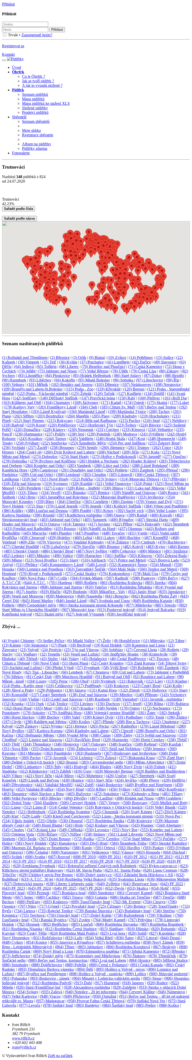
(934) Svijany (27, 992)
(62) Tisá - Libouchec (41, 672)
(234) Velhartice (160, 429)
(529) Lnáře (31, 816)
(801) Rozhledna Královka (121, 583)
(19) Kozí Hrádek (108, 645)
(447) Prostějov (87, 533)
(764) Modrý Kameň (109, 920)
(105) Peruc (59, 681)
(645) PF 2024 (39, 888)
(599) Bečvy (168, 578)
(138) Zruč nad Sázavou (88, 695)
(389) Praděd (80, 510)
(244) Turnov (56, 438)
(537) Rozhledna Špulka (105, 821)
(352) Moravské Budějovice (113, 497)
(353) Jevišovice (151, 497)
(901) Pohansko (14, 978)
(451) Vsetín (138, 533)
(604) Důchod (174, 852)
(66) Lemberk (72, 672)
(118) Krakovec (116, 686)
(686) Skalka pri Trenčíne (130, 897)
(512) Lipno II (35, 807)
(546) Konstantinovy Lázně (62, 565)
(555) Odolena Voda (18, 834)
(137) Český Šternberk (48, 695)
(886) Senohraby (15, 965)
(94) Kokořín (64, 380)
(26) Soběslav (112, 650)
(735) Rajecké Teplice (55, 911)
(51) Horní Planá (75, 663)
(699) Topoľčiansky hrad (90, 902)
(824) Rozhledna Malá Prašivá (74, 933)
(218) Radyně (13, 425)
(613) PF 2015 (24, 861)
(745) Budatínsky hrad (132, 911)
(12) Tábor (176, 641)
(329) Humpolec (116, 740)
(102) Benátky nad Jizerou (71, 384)
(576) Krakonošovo (114, 574)
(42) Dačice (141, 362)
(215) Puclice (129, 420)
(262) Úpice (161, 447)
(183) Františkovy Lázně (57, 407)
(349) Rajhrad (145, 744)
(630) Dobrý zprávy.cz (94, 875)
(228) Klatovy (54, 429)
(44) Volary (70, 659)
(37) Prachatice (92, 362)
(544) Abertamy (169, 825)
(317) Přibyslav (174, 479)
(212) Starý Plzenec (29, 420)
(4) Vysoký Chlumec (18, 641)
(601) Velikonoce (95, 852)
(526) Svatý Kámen (136, 812)
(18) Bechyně (80, 645)
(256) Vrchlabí (13, 447)
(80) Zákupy (169, 371)
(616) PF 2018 (101, 861)
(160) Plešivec (149, 398)
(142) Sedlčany (25, 398)
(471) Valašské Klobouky (84, 542)
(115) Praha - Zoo (80, 389)
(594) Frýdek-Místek (86, 578)
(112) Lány (154, 681)
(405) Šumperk (95, 519)
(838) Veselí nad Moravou (22, 596)
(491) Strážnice (176, 551)
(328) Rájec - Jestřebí (83, 488)
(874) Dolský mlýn (48, 956)
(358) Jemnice (154, 749)
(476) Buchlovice (172, 542)
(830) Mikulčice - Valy (107, 592)
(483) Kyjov (156, 547)
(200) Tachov (159, 411)
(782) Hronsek (28, 924)
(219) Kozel (36, 425)
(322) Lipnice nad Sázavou (41, 740)
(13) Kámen (11, 645)
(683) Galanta (96, 897)
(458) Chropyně (32, 538)
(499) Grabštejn (168, 798)
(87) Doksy (153, 375)
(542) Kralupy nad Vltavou (107, 825)
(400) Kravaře (161, 515)
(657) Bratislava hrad (69, 893)
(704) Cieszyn (154, 902)
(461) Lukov (105, 538)
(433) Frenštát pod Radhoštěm (28, 528)
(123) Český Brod (146, 686)
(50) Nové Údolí (46, 663)
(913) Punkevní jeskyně (116, 610)
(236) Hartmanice (28, 434)
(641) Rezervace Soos (140, 884)
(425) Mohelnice (90, 776)
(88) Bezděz (174, 375)
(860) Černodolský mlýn (36, 605)
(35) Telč (49, 362)
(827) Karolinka (161, 933)
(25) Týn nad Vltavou (81, 650)
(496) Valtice (63, 556)
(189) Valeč (71, 717)
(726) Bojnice (135, 906)
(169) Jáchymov (85, 402)
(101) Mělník (37, 384)
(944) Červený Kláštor (137, 992)
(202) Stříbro (24, 416)
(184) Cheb (88, 407)
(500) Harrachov (89, 556)
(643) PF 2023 (13, 888)
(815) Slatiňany (112, 929)
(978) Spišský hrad (58, 1005)
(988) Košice (169, 1005)
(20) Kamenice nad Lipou (144, 645)
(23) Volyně (29, 650)
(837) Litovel (147, 938)
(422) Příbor (122, 524)
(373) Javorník (55, 758)
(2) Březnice (60, 357)
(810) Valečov (96, 587)
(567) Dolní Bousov (55, 839)
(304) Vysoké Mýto (72, 735)
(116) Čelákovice (59, 686)
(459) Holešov (59, 538)
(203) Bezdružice (50, 416)
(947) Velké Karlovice (19, 996)
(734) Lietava (24, 911)
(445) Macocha (34, 533)
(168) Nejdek (106, 708)
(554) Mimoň (160, 565)
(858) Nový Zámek (158, 942)
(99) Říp (172, 380)
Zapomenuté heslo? (37, 35)
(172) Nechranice (156, 708)
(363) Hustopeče (88, 753)
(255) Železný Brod (164, 443)
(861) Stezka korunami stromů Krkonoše (91, 605)
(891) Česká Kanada (146, 965)
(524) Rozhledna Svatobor (69, 812)
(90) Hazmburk (14, 380)
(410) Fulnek (155, 767)
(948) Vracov (50, 996)
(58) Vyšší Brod (115, 668)
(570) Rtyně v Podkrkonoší (40, 574)
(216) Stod (151, 420)
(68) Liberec (69, 366)
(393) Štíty (53, 767)
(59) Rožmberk (142, 668)
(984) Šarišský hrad (117, 1005)
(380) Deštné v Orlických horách (28, 762)
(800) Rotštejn (86, 583)
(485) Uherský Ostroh (21, 551)
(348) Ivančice (120, 744)
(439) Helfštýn (173, 780)
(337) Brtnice (99, 492)
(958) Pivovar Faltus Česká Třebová (95, 1001)
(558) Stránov (95, 834)
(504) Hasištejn (46, 803)
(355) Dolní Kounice (47, 749)
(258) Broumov (62, 447)
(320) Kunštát (81, 483)
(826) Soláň (137, 933)
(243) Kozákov (31, 438)
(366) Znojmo (122, 501)
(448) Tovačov (113, 533)
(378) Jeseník (91, 506)
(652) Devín (114, 888)
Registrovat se (13, 46)
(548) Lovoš (96, 565)
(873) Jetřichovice (16, 956)
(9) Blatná (97, 357)
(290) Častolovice (44, 470)
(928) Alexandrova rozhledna (87, 987)
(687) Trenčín (163, 897)
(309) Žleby (123, 735)
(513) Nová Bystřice (41, 560)
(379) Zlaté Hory (171, 758)
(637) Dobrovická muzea (23, 884)
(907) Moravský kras (78, 610)
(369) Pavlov (30, 758)
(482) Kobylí (133, 547)
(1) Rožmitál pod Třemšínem (25, 357)
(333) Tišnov (28, 492)
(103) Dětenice (107, 384)
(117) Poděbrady (89, 686)
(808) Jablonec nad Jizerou (61, 587)
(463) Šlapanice (14, 794)
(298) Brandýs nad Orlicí (155, 731)
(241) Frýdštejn (152, 434)
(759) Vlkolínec (159, 915)
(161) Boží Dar (175, 398)
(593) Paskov (153, 848)
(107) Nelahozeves (136, 384)
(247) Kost (136, 438)
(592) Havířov (129, 848)
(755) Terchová (33, 915)
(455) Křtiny (96, 789)
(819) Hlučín (50, 592)
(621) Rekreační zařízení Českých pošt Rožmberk (97, 866)
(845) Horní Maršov (37, 601)
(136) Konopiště (15, 695)
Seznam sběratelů (36, 121)
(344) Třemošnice (37, 744)
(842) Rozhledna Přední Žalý (154, 596)
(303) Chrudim (94, 474)
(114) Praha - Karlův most (22, 686)
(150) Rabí (126, 398)
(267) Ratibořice (124, 726)
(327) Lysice (54, 488)
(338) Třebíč (177, 740)
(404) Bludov (101, 767)
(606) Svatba (35, 857)
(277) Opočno (175, 456)
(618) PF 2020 (153, 861)
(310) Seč (29, 479)
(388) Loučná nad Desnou (47, 510)
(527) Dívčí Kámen (170, 812)
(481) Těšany (172, 794)
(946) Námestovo (171, 992)
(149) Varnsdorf (125, 699)
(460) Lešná (82, 538)
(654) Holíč (160, 888)
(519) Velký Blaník (160, 807)
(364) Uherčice (69, 501)
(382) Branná (67, 762)
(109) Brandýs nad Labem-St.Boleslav (32, 389)
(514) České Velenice (65, 807)
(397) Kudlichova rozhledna (79, 515)
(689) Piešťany (28, 902)
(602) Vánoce (123, 852)
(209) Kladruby (124, 416)
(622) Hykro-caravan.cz (158, 866)
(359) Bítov (45, 501)
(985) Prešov (146, 1005)
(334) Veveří (50, 492)
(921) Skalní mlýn (49, 614)
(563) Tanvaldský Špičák (86, 569)
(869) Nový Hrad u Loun (53, 951)
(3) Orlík (79, 357)
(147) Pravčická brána (97, 398)
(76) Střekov (14, 677)
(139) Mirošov (121, 695)
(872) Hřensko (173, 951)
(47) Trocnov (159, 659)
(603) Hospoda (148, 852)
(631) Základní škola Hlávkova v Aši (143, 875)
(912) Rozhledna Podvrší (52, 983)
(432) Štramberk (176, 524)
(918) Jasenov (133, 983)
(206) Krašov (79, 722)
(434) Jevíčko (126, 780)
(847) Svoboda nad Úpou (110, 601)
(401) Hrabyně (76, 767)
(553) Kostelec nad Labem (161, 830)
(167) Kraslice (82, 708)
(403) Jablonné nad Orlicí (60, 519)
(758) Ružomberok (129, 915)
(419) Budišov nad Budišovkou (160, 771)
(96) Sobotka (123, 380)
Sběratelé (19, 117)
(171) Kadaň (111, 402)
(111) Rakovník (130, 681)
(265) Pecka (99, 726)
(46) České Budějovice (128, 659)
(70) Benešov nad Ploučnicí (103, 366)
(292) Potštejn (117, 470)
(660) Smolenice (101, 893)
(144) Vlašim (28, 699)
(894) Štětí (84, 969)
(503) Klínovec (140, 556)
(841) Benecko (116, 596)
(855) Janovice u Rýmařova (72, 942)
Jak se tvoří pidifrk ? (38, 81)
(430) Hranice (73, 780)
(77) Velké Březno (94, 371)
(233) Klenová (133, 429)
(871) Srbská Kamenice (140, 951)
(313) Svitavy (106, 479)
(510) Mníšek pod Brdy (169, 803)
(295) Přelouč (167, 470)
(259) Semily (87, 447)
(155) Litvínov (82, 704)
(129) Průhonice (49, 690)
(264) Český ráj (29, 452)
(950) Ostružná (104, 996)
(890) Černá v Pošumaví (108, 965)
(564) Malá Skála (122, 569)
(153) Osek (35, 704)
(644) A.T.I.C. (35, 583)
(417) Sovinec (99, 524)
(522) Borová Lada (163, 560)
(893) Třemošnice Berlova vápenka (46, 969)
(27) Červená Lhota (141, 650)
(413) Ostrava (49, 524)
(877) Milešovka (139, 605)
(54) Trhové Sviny (172, 663)
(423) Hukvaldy (147, 524)
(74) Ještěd (27, 371)
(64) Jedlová (24, 366)
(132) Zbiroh (130, 690)
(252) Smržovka (54, 443)
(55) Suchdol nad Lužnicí (22, 668)
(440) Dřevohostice (17, 785)
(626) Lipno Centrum (160, 870)
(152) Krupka (13, 704)
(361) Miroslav (30, 753)
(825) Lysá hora (112, 933)
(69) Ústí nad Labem (128, 672)
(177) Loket (179, 402)
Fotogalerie (21, 153)
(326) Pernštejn (29, 488)
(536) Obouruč (71, 821)
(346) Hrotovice (66, 744)
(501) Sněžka (115, 556)
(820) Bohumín (163, 929)
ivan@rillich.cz (24, 1047)
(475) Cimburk (143, 542)
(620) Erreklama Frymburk (34, 866)
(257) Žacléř (37, 447)
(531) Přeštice (27, 565)
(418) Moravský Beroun (113, 771)
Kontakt (8, 54)
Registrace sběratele (37, 135)
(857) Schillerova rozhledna (118, 942)
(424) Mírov (64, 776)
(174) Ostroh (134, 402)
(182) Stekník (169, 713)
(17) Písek (59, 645)
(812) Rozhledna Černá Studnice (71, 929)
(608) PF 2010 (84, 857)
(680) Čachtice (48, 897)
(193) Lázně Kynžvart (48, 411)
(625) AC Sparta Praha (122, 870)
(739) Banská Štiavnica (94, 911)
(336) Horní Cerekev (148, 740)
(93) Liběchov (40, 380)
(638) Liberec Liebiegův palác (70, 884)
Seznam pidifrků (35, 94)
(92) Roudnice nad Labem (153, 677)
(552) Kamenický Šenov (128, 565)
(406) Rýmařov (122, 519)
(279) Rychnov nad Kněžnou (53, 461)
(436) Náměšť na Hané (97, 528)
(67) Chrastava (97, 672)
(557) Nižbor (70, 834)
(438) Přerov (150, 780)
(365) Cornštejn (96, 501)
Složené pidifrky (35, 108)
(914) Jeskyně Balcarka (156, 610)
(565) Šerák (27, 839)
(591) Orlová (104, 848)
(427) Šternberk (142, 776)
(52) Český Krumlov (107, 663)
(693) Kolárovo (55, 902)
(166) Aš (61, 708)
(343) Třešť (11, 744)
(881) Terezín (165, 605)
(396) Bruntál (43, 515)
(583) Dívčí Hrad (94, 843)
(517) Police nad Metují (127, 560)
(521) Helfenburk (32, 812)
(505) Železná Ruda (171, 556)
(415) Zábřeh (60, 771)
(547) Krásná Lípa (41, 830)
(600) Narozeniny (65, 852)
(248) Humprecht (161, 438)
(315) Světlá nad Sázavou (155, 735)
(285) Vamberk (79, 465)
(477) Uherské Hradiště (20, 547)
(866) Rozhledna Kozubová (128, 947)
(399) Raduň (137, 515)
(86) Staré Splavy (127, 375)
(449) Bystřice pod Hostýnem (148, 785)
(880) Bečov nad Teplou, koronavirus (58, 960)
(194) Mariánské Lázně (86, 411)
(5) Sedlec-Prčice (51, 641)
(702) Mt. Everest (126, 902)
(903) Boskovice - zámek (50, 978)
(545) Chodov (13, 830)
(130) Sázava (75, 690)
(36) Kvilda (68, 362)
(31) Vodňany (26, 654)
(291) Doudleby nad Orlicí (82, 470)
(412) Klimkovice (34, 771)
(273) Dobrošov (45, 456)
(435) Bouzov (65, 528)
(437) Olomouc (130, 528)
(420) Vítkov (12, 776)
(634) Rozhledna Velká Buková (81, 879)
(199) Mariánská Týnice (127, 411)
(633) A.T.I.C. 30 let (37, 879)
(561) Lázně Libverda (125, 834)
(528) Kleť (10, 816)
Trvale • (29, 35)
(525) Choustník (105, 812)
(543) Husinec (142, 825)
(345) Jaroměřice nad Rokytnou (63, 497)
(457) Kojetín (143, 789)
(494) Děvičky (75, 798)
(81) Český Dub (39, 677)
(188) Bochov (49, 717)
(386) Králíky (13, 510)
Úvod (16, 67)
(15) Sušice (165, 357)
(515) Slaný (69, 560)
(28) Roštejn (169, 650)
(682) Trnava (72, 897)
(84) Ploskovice (57, 375)
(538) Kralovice (139, 821)
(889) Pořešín (75, 965)
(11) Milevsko (154, 641)
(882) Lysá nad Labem (108, 960)
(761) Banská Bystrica (48, 920)
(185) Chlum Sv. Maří (117, 407)
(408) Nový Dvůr (128, 767)
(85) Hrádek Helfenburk (92, 375)
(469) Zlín (27, 542)
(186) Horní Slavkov (18, 717)
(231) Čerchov (107, 429)
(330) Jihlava (112, 488)
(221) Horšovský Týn (96, 425)
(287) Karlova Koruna (44, 731)
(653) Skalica (137, 888)
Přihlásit (57, 30)
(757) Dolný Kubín (96, 915)
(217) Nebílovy (174, 420)
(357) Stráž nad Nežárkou (120, 749)
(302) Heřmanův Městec (35, 735)
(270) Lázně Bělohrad (157, 726)
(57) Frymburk (88, 668)
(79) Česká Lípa (143, 371)
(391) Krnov (104, 510)
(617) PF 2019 (127, 861)
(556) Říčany (47, 834)
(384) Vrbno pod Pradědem (165, 506)
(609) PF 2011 (109, 857)
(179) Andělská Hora (65, 713)
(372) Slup (34, 506)
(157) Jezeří (132, 704)
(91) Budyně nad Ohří (112, 677)
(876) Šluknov (134, 956)
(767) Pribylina (140, 920)
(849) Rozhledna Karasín (152, 601)
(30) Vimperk (28, 362)
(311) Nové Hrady (54, 479)
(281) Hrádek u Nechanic (98, 461)
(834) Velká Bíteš (99, 938)
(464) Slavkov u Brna (47, 794)
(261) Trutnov (139, 447)
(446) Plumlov (60, 533)
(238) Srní (76, 434)
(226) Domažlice (27, 429)
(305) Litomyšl (120, 474)
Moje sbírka (31, 130)
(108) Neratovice (167, 384)
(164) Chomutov (57, 402)
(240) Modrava (125, 434)
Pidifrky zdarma (34, 148)
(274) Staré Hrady (74, 456)
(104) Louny (37, 681)
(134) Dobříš (154, 393)
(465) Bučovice (78, 794)
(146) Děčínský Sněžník (59, 398)
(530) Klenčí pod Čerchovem (66, 816)
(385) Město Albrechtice (145, 762)
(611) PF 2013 (161, 857)
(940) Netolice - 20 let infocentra (90, 992)
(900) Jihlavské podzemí (168, 974)
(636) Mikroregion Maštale (168, 879)
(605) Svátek (12, 857)
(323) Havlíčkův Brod (82, 740)
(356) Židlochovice (82, 749)
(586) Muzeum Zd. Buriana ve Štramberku (36, 848)
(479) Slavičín (83, 547)
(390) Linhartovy (28, 767)
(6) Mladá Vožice (80, 641)
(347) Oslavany (94, 744)
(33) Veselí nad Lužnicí (81, 654)
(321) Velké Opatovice (113, 483)
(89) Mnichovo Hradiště (73, 677)
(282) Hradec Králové (139, 461)
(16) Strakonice (36, 645)
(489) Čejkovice (123, 551)
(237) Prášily (55, 434)
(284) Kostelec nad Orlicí (44, 465)
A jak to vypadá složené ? (42, 85)
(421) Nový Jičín (38, 776)
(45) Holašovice (94, 659)
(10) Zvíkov (117, 357)
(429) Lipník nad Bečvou (39, 780)
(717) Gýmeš (48, 906)
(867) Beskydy (164, 947)
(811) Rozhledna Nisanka (22, 929)
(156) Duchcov (108, 704)
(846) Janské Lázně (71, 601)
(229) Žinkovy (27, 726)
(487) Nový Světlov (92, 551)
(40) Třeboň (28, 659)
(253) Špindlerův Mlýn (88, 443)
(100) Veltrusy (13, 384)
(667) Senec (24, 897)
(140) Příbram (147, 695)
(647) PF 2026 (90, 888)
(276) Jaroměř (150, 456)
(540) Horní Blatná (47, 825)
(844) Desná (170, 938)
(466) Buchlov (129, 538)
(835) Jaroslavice (171, 592)
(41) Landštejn (118, 362)
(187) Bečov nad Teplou (157, 407)
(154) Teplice (57, 704)
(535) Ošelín (47, 821)
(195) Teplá (155, 717)
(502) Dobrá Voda (16, 803)
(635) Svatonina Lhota (126, 879)
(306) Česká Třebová (151, 474)
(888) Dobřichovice (46, 965)
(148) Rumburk (97, 699)
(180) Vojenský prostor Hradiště (109, 713)
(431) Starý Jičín (99, 780)
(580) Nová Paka (31, 578)
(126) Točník (104, 393)
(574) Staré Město (136, 839)
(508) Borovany (135, 803)
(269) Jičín (130, 452)
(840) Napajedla (89, 596)
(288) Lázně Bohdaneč (150, 465)
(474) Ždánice (118, 542)
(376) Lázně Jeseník (62, 506)
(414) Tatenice (74, 524)
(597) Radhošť (117, 578)
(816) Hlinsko (137, 929)
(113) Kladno (176, 681)
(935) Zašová (51, 992)
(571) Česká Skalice (80, 574)
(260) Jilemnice (112, 447)
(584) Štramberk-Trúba (128, 843)
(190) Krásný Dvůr (98, 717)
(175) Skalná (157, 402)
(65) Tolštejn (46, 366)
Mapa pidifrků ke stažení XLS (46, 103)
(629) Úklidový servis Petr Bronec (46, 875)
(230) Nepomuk (81, 429)
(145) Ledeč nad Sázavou (62, 699)
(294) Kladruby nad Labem (86, 731)
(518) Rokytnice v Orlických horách (113, 807)
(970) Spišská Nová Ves (146, 1001)
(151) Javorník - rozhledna (161, 699)
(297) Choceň (122, 731)
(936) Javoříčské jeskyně (126, 614)
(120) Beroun (133, 389)
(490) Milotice (149, 551)
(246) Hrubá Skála (110, 438)
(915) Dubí (83, 983)
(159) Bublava (177, 704)
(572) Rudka (84, 839)
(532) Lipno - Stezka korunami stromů (122, 816)
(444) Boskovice (109, 785)
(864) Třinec (65, 947)
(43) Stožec (49, 659)
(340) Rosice (168, 492)
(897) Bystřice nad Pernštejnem (41, 974)
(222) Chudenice (165, 722)
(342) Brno (27, 497)
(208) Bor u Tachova (133, 722)
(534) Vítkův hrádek (18, 821)
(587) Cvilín (57, 578)
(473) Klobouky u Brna (140, 794)
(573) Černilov (108, 839)
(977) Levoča (29, 1005)
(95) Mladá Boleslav (94, 380)
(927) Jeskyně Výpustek (85, 614)
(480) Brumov (109, 547)
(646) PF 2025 (65, 888)
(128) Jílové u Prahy (18, 690)
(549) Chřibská (70, 830)
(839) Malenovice (60, 596)
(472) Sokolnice (106, 794)
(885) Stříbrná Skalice (170, 960)
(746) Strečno (164, 911)
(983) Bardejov (88, 1005)
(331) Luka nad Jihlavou (145, 488)
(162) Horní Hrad (18, 708)
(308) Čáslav (101, 735)
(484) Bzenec (179, 547)
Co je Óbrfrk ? (33, 76)
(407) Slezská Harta (152, 519)
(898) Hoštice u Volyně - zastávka (95, 974)
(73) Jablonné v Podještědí (168, 672)
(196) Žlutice (177, 717)
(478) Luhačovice (56, 547)
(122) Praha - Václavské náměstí (42, 393)
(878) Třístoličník (162, 956)
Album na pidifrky (36, 144)
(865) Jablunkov (90, 947)
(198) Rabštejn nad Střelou (45, 722)
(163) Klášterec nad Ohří (21, 402)
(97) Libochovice (149, 380)
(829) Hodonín (75, 592)
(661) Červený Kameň (134, 893)
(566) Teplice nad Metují (157, 569)
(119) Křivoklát (108, 389)
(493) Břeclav (51, 798)
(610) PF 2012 (135, 857)
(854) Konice (36, 942)
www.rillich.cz (23, 1038)
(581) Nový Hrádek (30, 843)
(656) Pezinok (38, 893)
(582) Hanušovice (63, 843)
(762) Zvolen (79, 920)
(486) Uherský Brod (57, 551)
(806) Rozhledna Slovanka (117, 924)
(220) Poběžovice (62, 425)
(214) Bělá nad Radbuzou (96, 420)
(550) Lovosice (97, 830)
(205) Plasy (101, 416)
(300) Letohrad (68, 474)
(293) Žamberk (142, 470)
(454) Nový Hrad (70, 789)
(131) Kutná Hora (102, 690)
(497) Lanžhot (101, 798)
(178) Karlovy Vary (19, 407)
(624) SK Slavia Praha (84, 870)
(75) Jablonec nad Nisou (57, 371)
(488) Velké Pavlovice (19, 798)
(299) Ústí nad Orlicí (36, 474)
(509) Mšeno (12, 560)
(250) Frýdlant (27, 443)
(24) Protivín (52, 650)
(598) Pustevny (144, 578)
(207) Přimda (103, 722)
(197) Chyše (12, 722)
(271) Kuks (151, 452)
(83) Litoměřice (30, 375)
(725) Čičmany (109, 906)
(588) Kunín (82, 848)
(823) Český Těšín (32, 933)
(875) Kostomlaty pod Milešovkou (93, 956)
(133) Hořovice (154, 690)
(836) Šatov (125, 938)
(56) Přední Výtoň (59, 668)
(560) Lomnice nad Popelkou (40, 569)
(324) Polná (143, 483)
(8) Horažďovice (127, 641)
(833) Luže (73, 938)
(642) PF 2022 (171, 884)
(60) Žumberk (168, 668)
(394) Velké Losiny (161, 510)
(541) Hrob (74, 825)
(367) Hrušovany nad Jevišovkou (130, 753)
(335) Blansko (74, 492)
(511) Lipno (11, 807)
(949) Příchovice (77, 996)
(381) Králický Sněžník (122, 506)
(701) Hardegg (60, 583)
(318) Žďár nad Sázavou (21, 483)
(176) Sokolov (34, 713)
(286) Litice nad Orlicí (111, 465)
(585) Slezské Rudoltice (168, 843)
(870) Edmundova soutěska (97, 951)
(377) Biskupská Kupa (137, 758)
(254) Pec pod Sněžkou (127, 443)
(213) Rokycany (60, 420)
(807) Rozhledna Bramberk (162, 924)
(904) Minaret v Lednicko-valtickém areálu (106, 978)
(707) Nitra (27, 906)
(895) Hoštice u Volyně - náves (120, 969)
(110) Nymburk (103, 681)
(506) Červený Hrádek (78, 803)
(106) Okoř (79, 681)
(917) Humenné (107, 983)
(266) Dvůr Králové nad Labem (69, 452)
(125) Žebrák (81, 393)
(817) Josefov (27, 592)
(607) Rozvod (59, 857)
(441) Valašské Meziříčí (53, 785)
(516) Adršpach (93, 560)
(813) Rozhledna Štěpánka (131, 587)
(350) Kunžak (170, 744)
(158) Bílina (153, 704)
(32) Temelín (50, 654)
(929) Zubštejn (124, 987)
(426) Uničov (116, 776)
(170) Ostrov (130, 708)
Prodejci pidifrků (35, 112)
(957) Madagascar (50, 1001)
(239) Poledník (98, 434)
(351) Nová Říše (15, 749)
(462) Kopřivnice (170, 789)
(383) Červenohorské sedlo (101, 762)
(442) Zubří (84, 785)
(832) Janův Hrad (142, 592)
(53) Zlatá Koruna (140, 663)
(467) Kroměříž (156, 538)
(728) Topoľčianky (163, 906)
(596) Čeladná (37, 852)
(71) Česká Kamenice (145, 366)
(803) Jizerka (155, 583)
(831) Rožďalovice (47, 938)
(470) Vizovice (49, 542)
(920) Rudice (157, 983)
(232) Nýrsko (51, 726)
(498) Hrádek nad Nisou (134, 798)
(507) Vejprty (109, 803)
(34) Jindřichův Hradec (120, 654)
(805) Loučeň (82, 924)
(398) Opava (114, 515)
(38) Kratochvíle (155, 654)
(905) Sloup (152, 978)
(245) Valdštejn (81, 438)
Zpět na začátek (60, 1055)
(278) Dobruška (14, 461)
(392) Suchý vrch (130, 510)
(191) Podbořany (129, 717)
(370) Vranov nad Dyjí (154, 501)
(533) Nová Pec (168, 816)
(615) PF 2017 (75, 861)
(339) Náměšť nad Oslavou (134, 492)
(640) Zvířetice (108, 884)
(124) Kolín (172, 686)
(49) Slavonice (165, 362)
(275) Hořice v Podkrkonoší (114, 456)
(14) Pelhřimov (141, 357)
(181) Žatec (147, 713)
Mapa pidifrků (33, 99)
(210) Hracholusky (155, 416)
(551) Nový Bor (125, 830)
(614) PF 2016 (50, 861)
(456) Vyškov (119, 789)
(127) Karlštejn (129, 393)
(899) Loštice (135, 974)
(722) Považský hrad (78, 906)
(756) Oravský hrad (62, 915)
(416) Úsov (83, 771)
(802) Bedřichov (55, 924)
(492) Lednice (13, 556)
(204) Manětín (77, 416)
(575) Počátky (165, 839)
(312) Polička (82, 479)
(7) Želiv (104, 641)
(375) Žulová (106, 758)
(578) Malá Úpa (145, 574)
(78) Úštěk (119, 371)
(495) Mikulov (38, 556)
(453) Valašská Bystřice (35, 789)
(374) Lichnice (81, 758)
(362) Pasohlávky (58, 753)
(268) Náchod (108, 452)
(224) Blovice (150, 425)
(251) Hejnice (76, 726)
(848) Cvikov (12, 942)
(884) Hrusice (139, 960)
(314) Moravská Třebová (139, 479)
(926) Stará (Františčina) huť (38, 987)
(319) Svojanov (56, 483)
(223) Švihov (126, 425)
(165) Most (43, 708)
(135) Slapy (179, 690)
